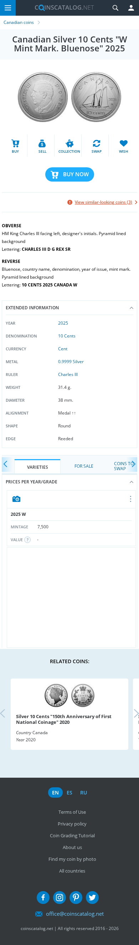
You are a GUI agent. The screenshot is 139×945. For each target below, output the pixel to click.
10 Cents (67, 336)
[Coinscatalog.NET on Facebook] (43, 897)
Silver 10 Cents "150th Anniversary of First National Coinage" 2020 (64, 719)
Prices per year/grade (31, 482)
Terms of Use (72, 812)
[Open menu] (131, 499)
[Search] (115, 8)
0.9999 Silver (71, 362)
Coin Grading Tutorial (72, 835)
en (55, 792)
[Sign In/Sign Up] (131, 8)
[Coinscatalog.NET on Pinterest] (76, 897)
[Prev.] (7, 464)
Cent (62, 349)
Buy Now (76, 174)
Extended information (32, 308)
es (69, 792)
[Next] (132, 464)
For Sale (83, 466)
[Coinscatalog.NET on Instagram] (59, 897)
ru (83, 792)
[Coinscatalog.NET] (61, 8)
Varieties (37, 467)
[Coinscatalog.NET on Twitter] (92, 897)
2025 (63, 323)
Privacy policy (72, 823)
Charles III (68, 374)
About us (72, 847)
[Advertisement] (71, 597)
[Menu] (8, 8)
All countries (72, 871)
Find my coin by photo (72, 859)
